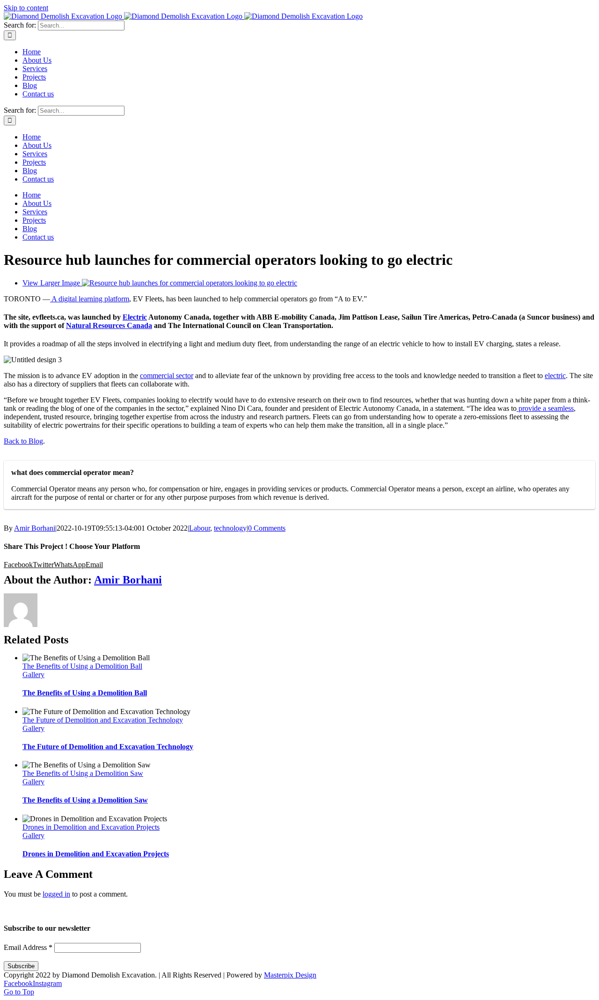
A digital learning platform (89, 299)
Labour (199, 528)
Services (291, 910)
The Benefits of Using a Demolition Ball (82, 666)
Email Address (28, 947)
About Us (252, 910)
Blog (360, 910)
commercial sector (166, 376)
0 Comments (266, 528)
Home (216, 910)
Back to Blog (23, 441)
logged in (56, 894)
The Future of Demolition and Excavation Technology (102, 720)
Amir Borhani (34, 528)
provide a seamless (545, 408)
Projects (328, 910)
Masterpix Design (290, 975)
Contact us (396, 910)
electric (555, 376)
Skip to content (26, 8)
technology (230, 528)
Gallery (33, 675)
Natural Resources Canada (109, 325)
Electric (135, 317)
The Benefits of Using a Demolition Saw (82, 773)
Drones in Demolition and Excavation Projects (91, 827)
